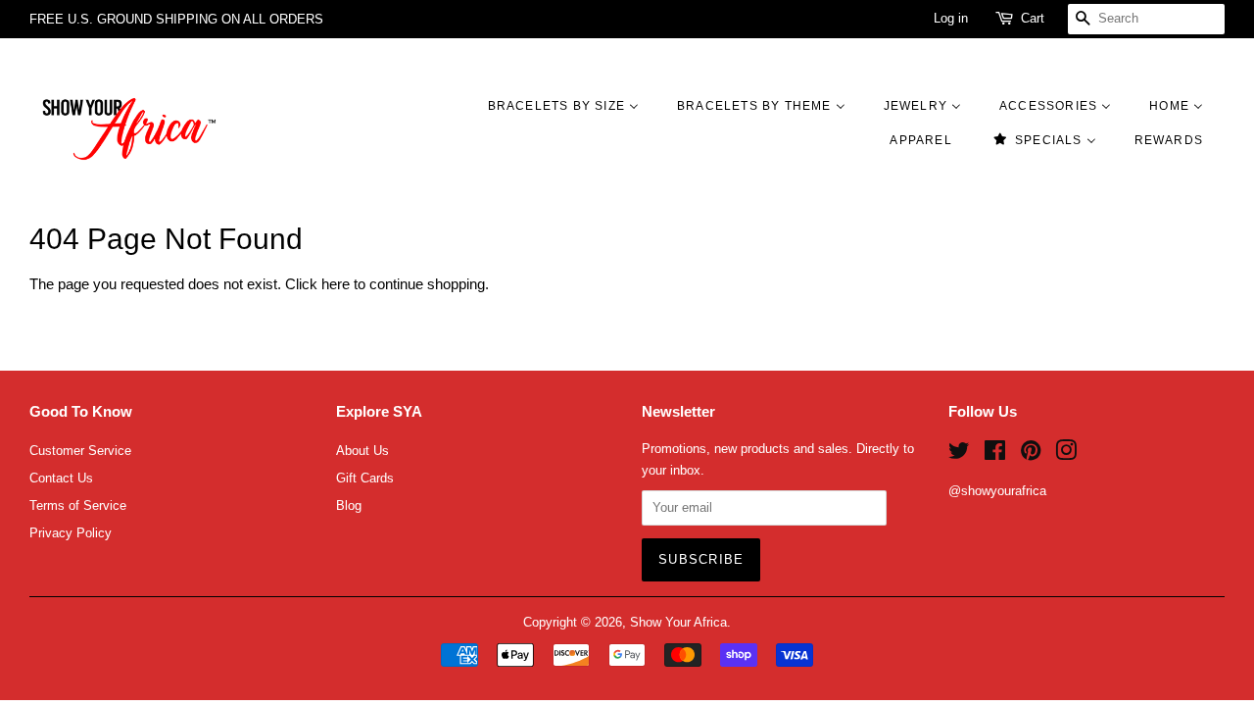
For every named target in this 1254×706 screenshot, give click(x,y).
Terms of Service (77, 505)
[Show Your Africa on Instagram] (1066, 454)
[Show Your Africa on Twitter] (959, 454)
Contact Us (61, 478)
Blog (349, 505)
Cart (1032, 18)
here (335, 284)
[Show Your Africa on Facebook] (995, 454)
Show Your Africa (678, 622)
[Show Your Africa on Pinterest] (1030, 454)
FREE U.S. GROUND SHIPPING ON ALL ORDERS (176, 19)
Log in (951, 18)
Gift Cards (365, 478)
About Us (362, 450)
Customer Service (80, 450)
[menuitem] (573, 105)
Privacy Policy (70, 533)
